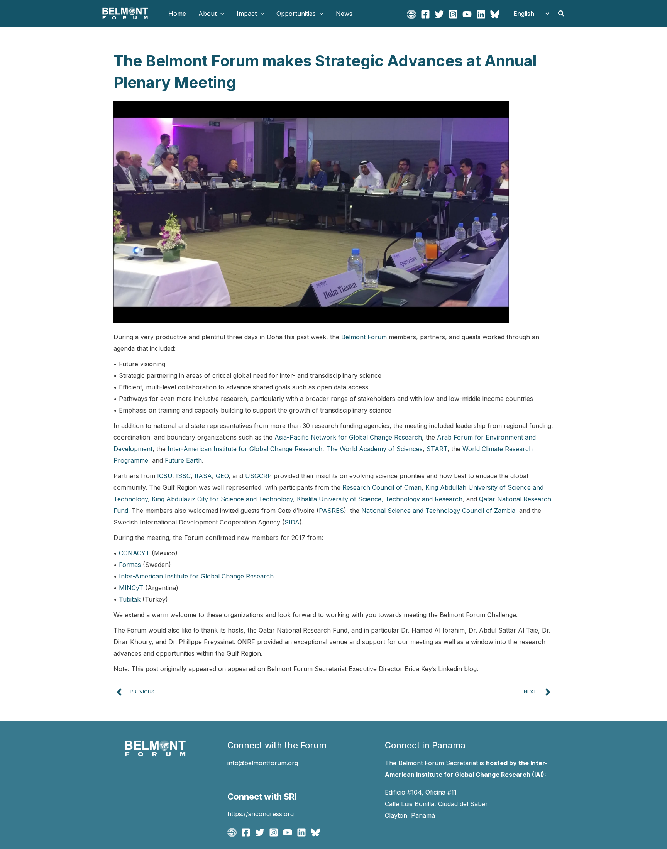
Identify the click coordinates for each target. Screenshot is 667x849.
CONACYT (134, 553)
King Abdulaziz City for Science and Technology (222, 499)
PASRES (331, 510)
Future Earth (183, 460)
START (437, 449)
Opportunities (296, 13)
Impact (247, 13)
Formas (130, 564)
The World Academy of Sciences (374, 449)
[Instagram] (453, 14)
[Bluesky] (494, 14)
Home (177, 13)
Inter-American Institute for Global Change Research (245, 449)
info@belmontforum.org (262, 763)
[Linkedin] (481, 14)
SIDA (292, 522)
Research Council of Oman (382, 487)
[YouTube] (467, 14)
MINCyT (131, 588)
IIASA (203, 476)
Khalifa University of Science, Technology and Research (379, 499)
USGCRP (258, 476)
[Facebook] (425, 14)
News (344, 13)
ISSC (183, 476)
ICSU (164, 476)
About (207, 13)
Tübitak (130, 599)
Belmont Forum (364, 337)
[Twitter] (439, 14)
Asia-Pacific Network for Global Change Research (348, 437)
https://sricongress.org (260, 814)
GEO (222, 476)
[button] (220, 13)
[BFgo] (411, 14)
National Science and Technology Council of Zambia (438, 510)
